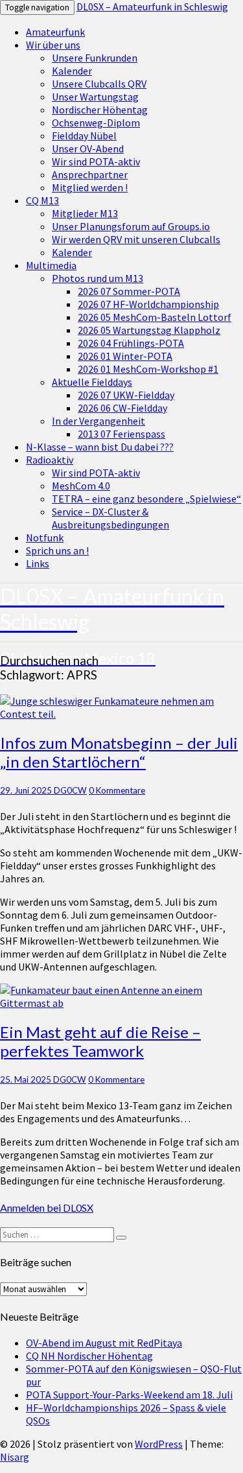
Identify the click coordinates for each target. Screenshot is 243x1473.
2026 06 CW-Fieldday (122, 407)
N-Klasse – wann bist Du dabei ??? (100, 446)
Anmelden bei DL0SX (46, 1207)
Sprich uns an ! (57, 550)
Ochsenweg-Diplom (96, 122)
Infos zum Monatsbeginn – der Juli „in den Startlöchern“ (119, 752)
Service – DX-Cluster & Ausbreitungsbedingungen (110, 518)
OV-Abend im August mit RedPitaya (104, 1342)
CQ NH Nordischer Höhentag (89, 1355)
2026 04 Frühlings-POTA (131, 342)
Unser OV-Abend (88, 148)
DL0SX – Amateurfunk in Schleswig (152, 6)
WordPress (159, 1443)
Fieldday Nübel (84, 135)
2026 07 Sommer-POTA (129, 291)
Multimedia (51, 265)
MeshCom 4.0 (81, 485)
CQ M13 (42, 200)
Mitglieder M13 (85, 213)
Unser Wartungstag (95, 96)
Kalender (72, 70)
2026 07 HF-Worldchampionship (148, 304)
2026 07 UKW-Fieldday (126, 394)
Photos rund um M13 (97, 278)
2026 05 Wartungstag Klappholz (149, 330)
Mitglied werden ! (90, 187)
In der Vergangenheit (98, 420)
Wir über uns (53, 44)
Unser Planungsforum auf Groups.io (131, 226)
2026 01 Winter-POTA (125, 355)
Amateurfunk (55, 31)
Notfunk (45, 537)
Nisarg (14, 1456)
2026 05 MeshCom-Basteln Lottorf (154, 317)
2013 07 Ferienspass (121, 433)
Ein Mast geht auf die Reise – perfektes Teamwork (100, 1041)
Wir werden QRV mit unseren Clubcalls (136, 239)
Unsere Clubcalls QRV (99, 83)
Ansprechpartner (90, 174)
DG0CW (70, 790)
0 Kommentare (117, 790)
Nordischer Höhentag (100, 109)
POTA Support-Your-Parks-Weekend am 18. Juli (129, 1394)
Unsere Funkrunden (94, 57)
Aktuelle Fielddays (92, 381)
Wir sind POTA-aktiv (96, 161)
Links (37, 563)
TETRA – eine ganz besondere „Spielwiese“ (146, 498)
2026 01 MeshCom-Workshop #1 (148, 368)
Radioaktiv (49, 459)
